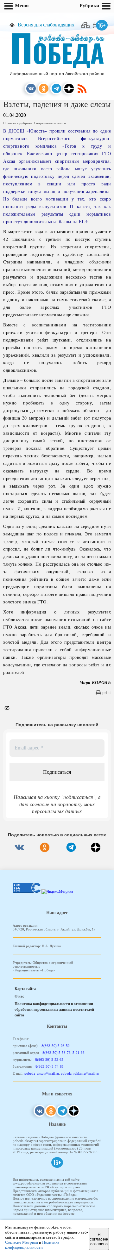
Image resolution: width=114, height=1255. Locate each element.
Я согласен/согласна (99, 1239)
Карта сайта (25, 988)
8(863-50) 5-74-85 (49, 1066)
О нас (19, 996)
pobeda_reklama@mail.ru (80, 1073)
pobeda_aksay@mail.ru (41, 1073)
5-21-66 (79, 1052)
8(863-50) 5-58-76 (56, 1052)
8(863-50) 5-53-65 (49, 1059)
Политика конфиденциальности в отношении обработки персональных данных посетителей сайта (54, 1009)
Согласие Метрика (21, 1242)
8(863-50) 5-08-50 (55, 1046)
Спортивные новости (50, 123)
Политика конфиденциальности (32, 1245)
